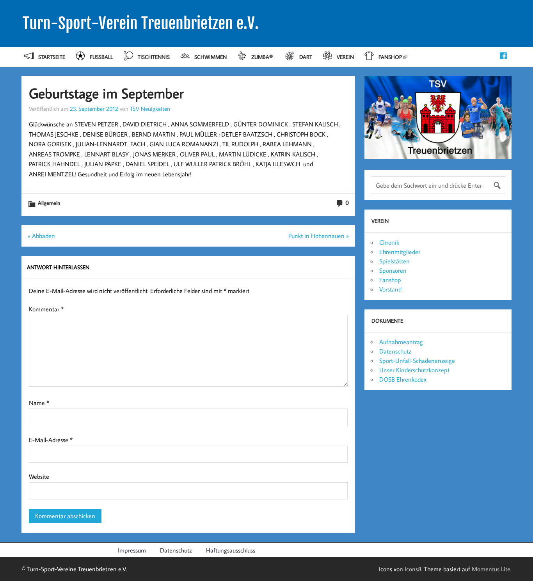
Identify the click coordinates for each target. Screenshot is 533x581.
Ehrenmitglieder (399, 252)
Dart (305, 56)
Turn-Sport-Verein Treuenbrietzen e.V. (141, 23)
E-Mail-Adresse (51, 440)
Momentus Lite (491, 569)
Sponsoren (393, 270)
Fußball (101, 56)
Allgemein (49, 202)
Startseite (51, 56)
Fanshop (390, 56)
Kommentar (46, 309)
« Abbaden (41, 236)
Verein (345, 56)
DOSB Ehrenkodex (402, 379)
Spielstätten (394, 261)
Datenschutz (395, 351)
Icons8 (413, 569)
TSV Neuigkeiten (150, 108)
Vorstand (390, 289)
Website (39, 476)
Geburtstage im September (106, 93)
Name (39, 403)
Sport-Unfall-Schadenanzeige (417, 360)
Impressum (132, 550)
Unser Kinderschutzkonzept (414, 370)
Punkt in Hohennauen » (318, 236)
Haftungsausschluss (230, 550)
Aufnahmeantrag (401, 342)
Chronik (389, 242)
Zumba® (262, 56)
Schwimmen (210, 56)
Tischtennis (154, 56)
